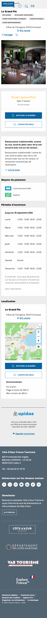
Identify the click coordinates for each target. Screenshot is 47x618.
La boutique (33, 600)
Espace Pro (28, 597)
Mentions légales (10, 595)
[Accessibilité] (14, 6)
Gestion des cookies (11, 597)
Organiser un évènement (13, 600)
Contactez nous (27, 595)
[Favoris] (20, 6)
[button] (26, 6)
